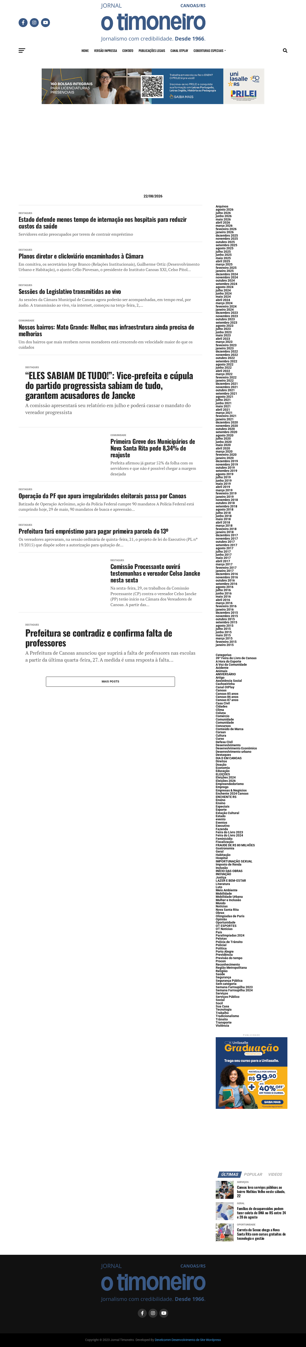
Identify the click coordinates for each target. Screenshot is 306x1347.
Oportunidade (225, 922)
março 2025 (224, 264)
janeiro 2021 (225, 419)
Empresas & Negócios (231, 790)
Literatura (223, 884)
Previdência (224, 955)
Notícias (222, 906)
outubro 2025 (225, 242)
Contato (127, 50)
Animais (221, 671)
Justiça (221, 877)
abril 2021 (223, 410)
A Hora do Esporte (228, 661)
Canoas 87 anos (227, 700)
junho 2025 (224, 255)
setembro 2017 (226, 545)
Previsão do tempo (229, 958)
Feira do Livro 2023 (229, 832)
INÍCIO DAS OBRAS (229, 871)
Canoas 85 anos (227, 694)
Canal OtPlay (225, 687)
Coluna (221, 713)
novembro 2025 (227, 239)
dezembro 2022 (227, 351)
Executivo (223, 826)
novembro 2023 (227, 316)
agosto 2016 (224, 587)
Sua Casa (222, 1006)
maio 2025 (223, 258)
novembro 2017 (227, 539)
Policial (221, 945)
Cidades (221, 706)
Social (220, 1000)
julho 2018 (223, 513)
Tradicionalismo (227, 1016)
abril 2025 (223, 261)
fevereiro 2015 (226, 642)
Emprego (222, 787)
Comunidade (225, 719)
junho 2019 (224, 481)
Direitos (221, 761)
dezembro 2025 (227, 235)
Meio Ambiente (226, 890)
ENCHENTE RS (226, 797)
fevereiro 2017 (226, 568)
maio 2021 (223, 406)
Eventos (221, 823)
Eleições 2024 (226, 777)
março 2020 (224, 451)
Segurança (223, 977)
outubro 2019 (225, 468)
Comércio (222, 716)
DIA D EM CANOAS (229, 758)
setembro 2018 (226, 506)
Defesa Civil (224, 742)
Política (221, 948)
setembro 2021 (226, 394)
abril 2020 (223, 448)
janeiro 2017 (225, 571)
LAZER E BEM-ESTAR (231, 881)
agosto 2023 (224, 326)
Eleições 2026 (226, 781)
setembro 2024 (226, 284)
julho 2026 (223, 213)
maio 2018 (223, 519)
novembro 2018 (227, 500)
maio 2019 (223, 484)
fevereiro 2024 (226, 306)
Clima (220, 710)
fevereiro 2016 (226, 606)
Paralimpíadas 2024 (230, 935)
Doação (221, 765)
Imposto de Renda (228, 864)
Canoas (221, 690)
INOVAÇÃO (223, 874)
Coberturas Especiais (208, 50)
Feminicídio (224, 839)
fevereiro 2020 (226, 455)
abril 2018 (223, 522)
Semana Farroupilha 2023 (234, 987)
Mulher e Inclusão (228, 900)
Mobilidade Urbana (229, 897)
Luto (219, 887)
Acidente (222, 668)
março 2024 (224, 303)
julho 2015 (223, 629)
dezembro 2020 (227, 422)
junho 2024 (224, 293)
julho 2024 (223, 290)
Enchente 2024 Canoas (232, 793)
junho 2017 (224, 555)
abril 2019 (223, 487)
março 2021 (224, 413)
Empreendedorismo (230, 784)
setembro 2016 (226, 584)
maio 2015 (223, 635)
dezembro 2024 (227, 274)
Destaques (223, 755)
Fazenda (222, 829)
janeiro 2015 (225, 645)
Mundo (221, 903)
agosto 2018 (224, 509)
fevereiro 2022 (226, 377)
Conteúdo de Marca (230, 729)
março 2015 (224, 638)
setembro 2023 (226, 323)
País (219, 932)
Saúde (220, 974)
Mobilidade (224, 894)
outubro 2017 (225, 542)
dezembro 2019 (227, 461)
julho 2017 (223, 552)
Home (85, 50)
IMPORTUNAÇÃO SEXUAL (234, 861)
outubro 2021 (225, 390)
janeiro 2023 (225, 348)
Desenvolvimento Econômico (236, 748)
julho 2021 (223, 400)
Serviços (222, 993)
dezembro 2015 (227, 613)
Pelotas (221, 939)
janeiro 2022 (225, 381)
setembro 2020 (226, 432)
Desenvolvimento (228, 745)
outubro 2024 (225, 280)
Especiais (222, 806)
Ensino (220, 800)
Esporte (221, 810)
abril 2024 (223, 300)
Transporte (224, 1022)
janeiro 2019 (225, 497)
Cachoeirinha (225, 684)
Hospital (222, 858)
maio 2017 (223, 558)
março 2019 (224, 490)
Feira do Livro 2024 (229, 835)
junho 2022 (224, 368)
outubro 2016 (225, 580)
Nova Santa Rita (227, 910)
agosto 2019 (224, 474)
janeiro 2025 (225, 271)
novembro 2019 (227, 464)
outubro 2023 (225, 319)
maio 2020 (223, 445)
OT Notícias (224, 929)
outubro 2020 (225, 429)
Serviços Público (227, 997)
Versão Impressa (105, 50)
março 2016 (224, 603)
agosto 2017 (224, 548)
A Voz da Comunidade (231, 665)
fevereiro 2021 (226, 416)
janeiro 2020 (225, 458)
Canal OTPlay (179, 50)
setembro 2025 (226, 245)
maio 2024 (223, 297)
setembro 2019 (226, 471)
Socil (219, 1003)
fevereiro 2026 (226, 229)
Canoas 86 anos (227, 697)
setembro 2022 (226, 361)
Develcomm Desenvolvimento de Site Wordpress (188, 1340)
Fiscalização (225, 842)
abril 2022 (223, 371)
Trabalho (222, 1013)
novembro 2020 (227, 426)
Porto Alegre (225, 952)
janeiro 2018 (225, 532)
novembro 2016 (227, 577)
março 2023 (224, 342)
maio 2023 (223, 335)
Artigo (220, 678)
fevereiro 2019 (226, 493)
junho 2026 (224, 216)
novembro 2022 (227, 355)
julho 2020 (223, 438)
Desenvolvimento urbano (233, 752)
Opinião (221, 919)
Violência (222, 1026)
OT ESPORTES (226, 926)
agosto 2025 (224, 248)
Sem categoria (226, 984)
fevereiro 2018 (226, 529)
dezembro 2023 (227, 313)
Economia (223, 768)
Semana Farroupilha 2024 (234, 990)
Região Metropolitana (231, 968)
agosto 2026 (224, 210)
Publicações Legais (152, 50)
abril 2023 (223, 339)
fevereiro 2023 (226, 345)
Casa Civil (223, 703)
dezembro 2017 (227, 535)
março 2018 (224, 526)
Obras (220, 913)
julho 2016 (223, 590)
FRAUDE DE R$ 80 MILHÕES (235, 845)
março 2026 (224, 226)
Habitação (223, 855)
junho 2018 (224, 516)
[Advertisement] (153, 156)
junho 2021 (224, 403)
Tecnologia (224, 1009)
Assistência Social (229, 681)
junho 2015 (224, 632)
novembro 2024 (227, 277)
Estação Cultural (227, 813)
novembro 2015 (227, 616)
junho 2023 (224, 332)
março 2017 (224, 564)
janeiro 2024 (225, 310)
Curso (220, 739)
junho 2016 (224, 593)
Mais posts (110, 681)
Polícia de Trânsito (229, 942)
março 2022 (224, 374)
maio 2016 (223, 597)
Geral (220, 851)
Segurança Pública (229, 981)
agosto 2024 (224, 287)
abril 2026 (223, 222)
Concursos (223, 726)
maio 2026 (223, 219)
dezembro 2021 (227, 384)
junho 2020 (224, 442)
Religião (222, 971)
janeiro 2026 (225, 232)
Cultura (221, 736)
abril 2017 (223, 561)
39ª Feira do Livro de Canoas (236, 658)
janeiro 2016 (225, 609)
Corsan (221, 732)
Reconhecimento (228, 964)
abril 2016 (223, 600)
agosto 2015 (224, 626)
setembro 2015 (226, 622)
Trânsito (222, 1019)
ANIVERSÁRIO (226, 674)
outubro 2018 (225, 503)
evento (221, 819)
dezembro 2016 (227, 574)
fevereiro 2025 (226, 268)
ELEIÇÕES (223, 774)
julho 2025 (223, 252)
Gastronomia (225, 848)
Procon (221, 961)
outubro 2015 (225, 619)
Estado (221, 816)
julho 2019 (223, 477)
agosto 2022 (224, 364)
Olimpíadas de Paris (230, 916)
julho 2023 (223, 329)
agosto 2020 (224, 435)
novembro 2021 (227, 387)
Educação (223, 771)
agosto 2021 (224, 397)
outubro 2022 (225, 358)
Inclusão (222, 868)
